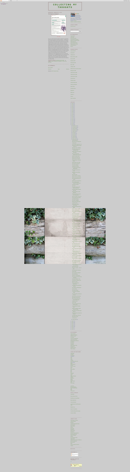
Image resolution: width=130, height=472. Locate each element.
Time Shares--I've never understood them (75, 218)
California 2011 (73, 54)
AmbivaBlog (72, 353)
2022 (72, 108)
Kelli (71, 371)
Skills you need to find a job (76, 157)
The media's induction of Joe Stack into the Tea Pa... (76, 187)
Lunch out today (74, 288)
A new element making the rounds (77, 216)
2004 (72, 327)
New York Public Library (74, 437)
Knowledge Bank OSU (74, 434)
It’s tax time (73, 185)
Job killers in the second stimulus (76, 255)
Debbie (72, 363)
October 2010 (74, 128)
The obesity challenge (75, 164)
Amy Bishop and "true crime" (76, 223)
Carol (71, 358)
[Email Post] (65, 60)
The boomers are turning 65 (53, 14)
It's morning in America (75, 184)
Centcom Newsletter (73, 402)
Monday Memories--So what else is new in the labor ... (76, 265)
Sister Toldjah (72, 382)
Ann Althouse (72, 355)
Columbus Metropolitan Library (75, 423)
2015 (72, 118)
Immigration (72, 90)
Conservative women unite (74, 361)
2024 (72, 106)
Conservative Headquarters (74, 338)
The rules (75, 20)
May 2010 (73, 135)
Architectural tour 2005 (74, 74)
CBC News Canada (73, 336)
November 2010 (74, 127)
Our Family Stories (73, 88)
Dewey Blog (72, 428)
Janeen (71, 367)
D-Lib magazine (73, 424)
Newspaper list (73, 346)
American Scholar (73, 333)
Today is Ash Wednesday (75, 210)
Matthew (72, 436)
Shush (71, 443)
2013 (72, 120)
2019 (72, 112)
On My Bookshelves (73, 45)
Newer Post (49, 69)
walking (49, 62)
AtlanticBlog (72, 394)
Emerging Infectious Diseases (75, 340)
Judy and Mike (73, 369)
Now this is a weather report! (76, 275)
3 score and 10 (73, 390)
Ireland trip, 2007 (73, 60)
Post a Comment (50, 67)
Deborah (72, 427)
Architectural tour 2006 (74, 72)
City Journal (72, 337)
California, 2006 (73, 66)
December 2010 (74, 125)
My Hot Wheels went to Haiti (76, 162)
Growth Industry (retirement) (74, 39)
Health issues (72, 92)
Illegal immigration (73, 41)
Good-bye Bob (74, 271)
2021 (72, 110)
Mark (71, 389)
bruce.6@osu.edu (73, 26)
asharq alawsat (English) (74, 334)
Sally (71, 381)
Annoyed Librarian (73, 421)
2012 (72, 122)
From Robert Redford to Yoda (76, 278)
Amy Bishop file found (75, 198)
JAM (71, 388)
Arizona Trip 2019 (73, 50)
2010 (72, 124)
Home (59, 69)
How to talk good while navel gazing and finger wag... (76, 299)
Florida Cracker (73, 430)
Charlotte (72, 360)
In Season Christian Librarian (75, 432)
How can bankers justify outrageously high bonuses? (76, 183)
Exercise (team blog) (73, 38)
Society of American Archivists (75, 444)
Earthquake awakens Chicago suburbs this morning (76, 251)
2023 (72, 107)
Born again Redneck (73, 386)
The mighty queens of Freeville (76, 315)
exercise (56, 61)
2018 (72, 114)
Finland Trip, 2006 (73, 62)
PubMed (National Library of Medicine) (76, 439)
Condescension (74, 142)
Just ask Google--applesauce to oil (77, 144)
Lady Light (72, 373)
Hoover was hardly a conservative (76, 196)
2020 (72, 111)
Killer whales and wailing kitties (76, 141)
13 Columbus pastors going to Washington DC (76, 168)
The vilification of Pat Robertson (76, 287)
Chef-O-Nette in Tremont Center (76, 280)
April (71, 357)
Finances (72, 96)
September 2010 (74, 129)
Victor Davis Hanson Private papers (75, 410)
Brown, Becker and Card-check (76, 296)
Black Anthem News (73, 400)
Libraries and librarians (74, 84)
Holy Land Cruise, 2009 (74, 56)
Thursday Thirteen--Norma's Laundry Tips (76, 240)
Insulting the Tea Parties (75, 166)
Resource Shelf (73, 442)
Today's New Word (73, 98)
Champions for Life (74, 301)
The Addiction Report (75, 290)
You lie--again (74, 302)
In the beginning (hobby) (74, 42)
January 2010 (74, 319)
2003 (72, 329)
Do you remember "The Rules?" (76, 272)
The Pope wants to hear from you (76, 180)
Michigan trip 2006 (73, 70)
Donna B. (72, 365)
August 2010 (74, 131)
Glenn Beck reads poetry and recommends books (76, 150)
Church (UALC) (73, 35)
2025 (72, 104)
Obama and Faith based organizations (75, 283)
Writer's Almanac (73, 348)
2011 (72, 123)
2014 (72, 119)
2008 (72, 322)
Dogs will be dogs (74, 174)
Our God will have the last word (76, 235)
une (71, 370)
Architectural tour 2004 (74, 76)
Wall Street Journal (73, 347)
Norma (77, 13)
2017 (72, 115)
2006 (72, 325)
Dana (71, 362)
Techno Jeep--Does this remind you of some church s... (76, 194)
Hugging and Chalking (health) (75, 40)
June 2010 (73, 133)
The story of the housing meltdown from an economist (76, 154)
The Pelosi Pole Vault (75, 266)
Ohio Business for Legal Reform (75, 398)
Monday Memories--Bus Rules (76, 175)
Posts (72, 453)
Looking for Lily (74, 317)
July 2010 (73, 132)
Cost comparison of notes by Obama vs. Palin (76, 227)
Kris (71, 372)
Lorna (71, 375)
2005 (72, 326)
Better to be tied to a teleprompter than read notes (76, 254)
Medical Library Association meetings (76, 68)
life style (65, 61)
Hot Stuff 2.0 (72, 431)
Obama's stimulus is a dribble (76, 208)
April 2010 (74, 136)
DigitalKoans (72, 429)
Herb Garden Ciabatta (75, 316)
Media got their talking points (76, 201)
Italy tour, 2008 (73, 58)
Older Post (67, 69)
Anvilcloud (72, 385)
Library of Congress (73, 435)
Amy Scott (72, 354)
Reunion (72, 46)
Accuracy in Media (73, 412)
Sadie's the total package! (75, 213)
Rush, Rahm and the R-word (76, 297)
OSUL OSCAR (73, 438)
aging (52, 61)
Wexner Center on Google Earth (76, 260)
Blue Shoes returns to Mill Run (76, 147)
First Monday (72, 341)
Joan (71, 368)
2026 (72, 103)
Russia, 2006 (72, 64)
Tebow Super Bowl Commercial (76, 270)
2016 (72, 116)
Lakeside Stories (73, 78)
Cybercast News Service (74, 339)
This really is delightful (75, 200)
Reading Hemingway (75, 140)
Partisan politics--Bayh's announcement (75, 205)
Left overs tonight (74, 256)
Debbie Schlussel (73, 364)
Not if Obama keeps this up (76, 243)
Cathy (71, 359)
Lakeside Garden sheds (74, 82)
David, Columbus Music (74, 387)
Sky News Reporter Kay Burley (76, 197)
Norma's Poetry (73, 86)
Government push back (75, 224)
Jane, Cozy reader (73, 366)
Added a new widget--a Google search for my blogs (76, 309)
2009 (72, 321)
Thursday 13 (72, 94)
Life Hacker (72, 344)
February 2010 (74, 139)
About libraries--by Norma (74, 420)
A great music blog (74, 202)
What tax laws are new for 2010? (76, 177)
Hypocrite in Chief (74, 281)
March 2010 (74, 137)
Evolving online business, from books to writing (76, 304)
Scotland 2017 (73, 52)
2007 (72, 323)
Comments (73, 455)
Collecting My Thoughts (65, 6)
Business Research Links (74, 396)
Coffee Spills (72, 37)
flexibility (60, 61)
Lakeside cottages (73, 80)
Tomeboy (72, 445)
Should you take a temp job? (76, 158)
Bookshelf (72, 422)
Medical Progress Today (74, 345)
